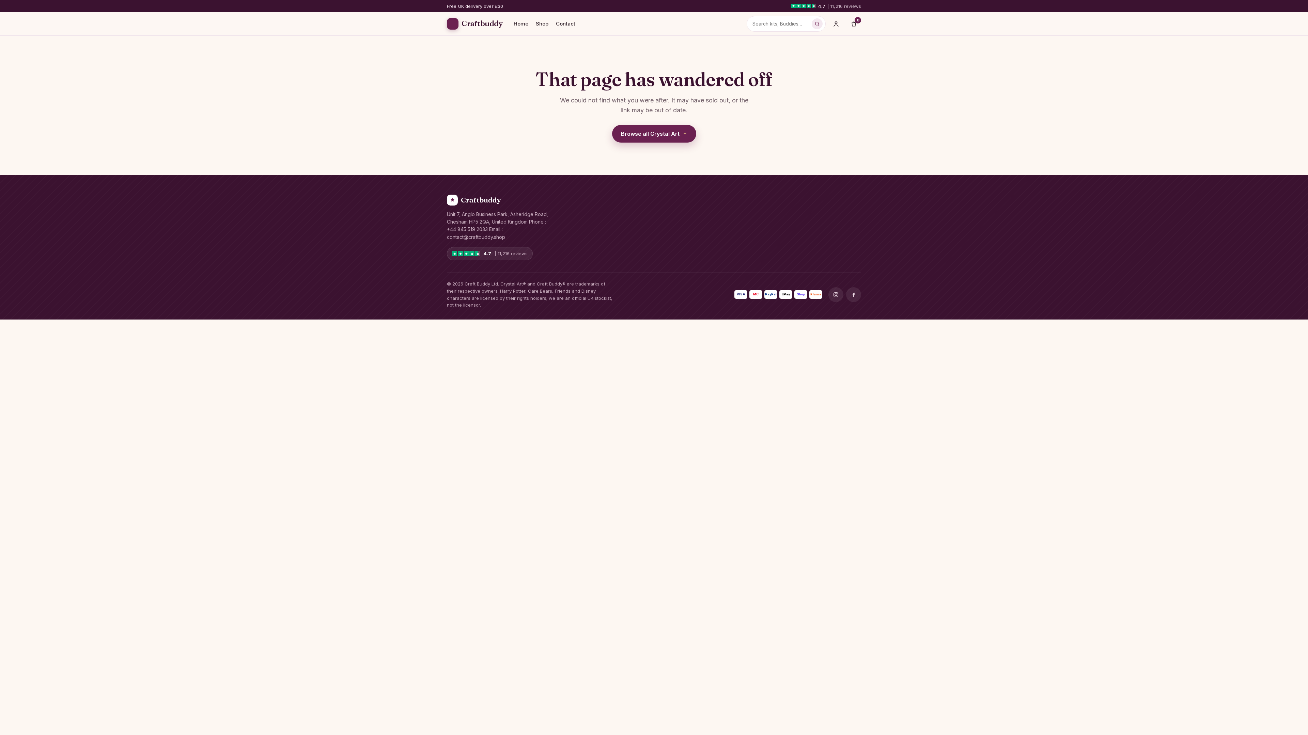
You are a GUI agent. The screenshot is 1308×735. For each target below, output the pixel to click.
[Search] (817, 23)
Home (521, 23)
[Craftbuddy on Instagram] (835, 294)
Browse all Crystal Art (650, 133)
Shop (542, 23)
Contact (565, 23)
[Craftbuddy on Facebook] (853, 294)
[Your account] (835, 23)
